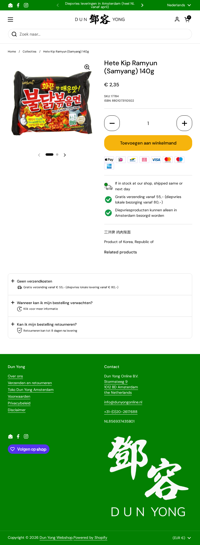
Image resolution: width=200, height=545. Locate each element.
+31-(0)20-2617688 (121, 411)
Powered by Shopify (90, 537)
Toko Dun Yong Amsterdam (31, 389)
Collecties (29, 51)
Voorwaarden (19, 396)
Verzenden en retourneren (30, 382)
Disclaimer (17, 410)
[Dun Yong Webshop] (100, 19)
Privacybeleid (19, 403)
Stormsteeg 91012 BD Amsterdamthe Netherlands (121, 387)
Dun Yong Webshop (56, 537)
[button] (49, 154)
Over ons (15, 376)
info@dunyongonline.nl (123, 402)
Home (12, 51)
